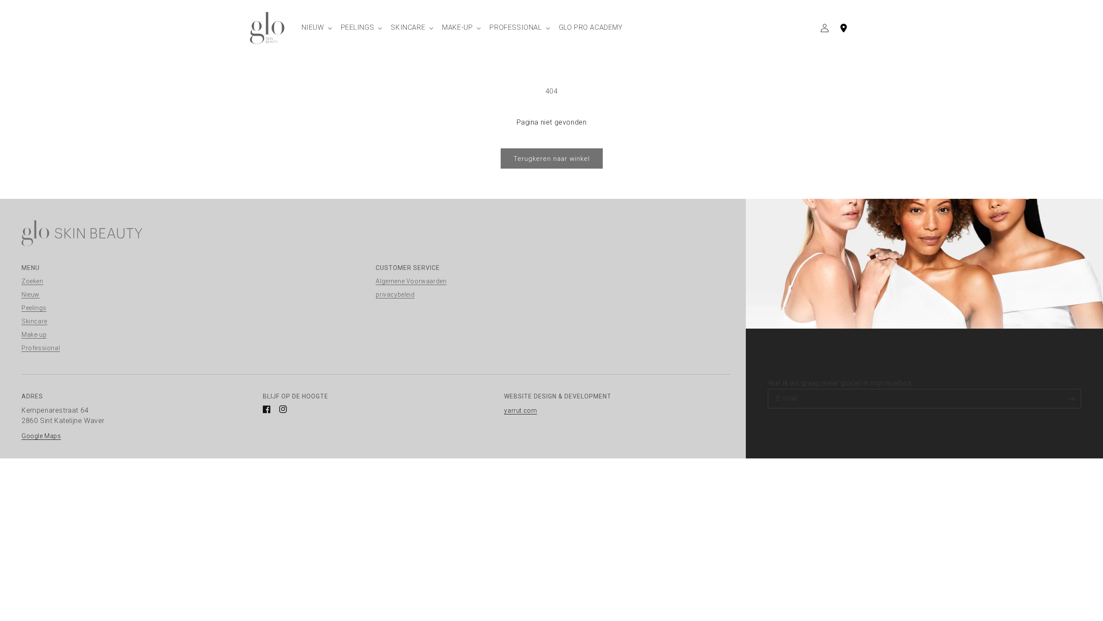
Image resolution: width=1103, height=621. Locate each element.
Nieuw (31, 294)
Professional (41, 348)
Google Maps (41, 436)
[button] (316, 27)
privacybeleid (395, 294)
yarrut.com (520, 410)
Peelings (34, 307)
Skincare (34, 321)
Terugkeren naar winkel (552, 159)
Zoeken (33, 281)
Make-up (34, 334)
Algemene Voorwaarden (411, 281)
